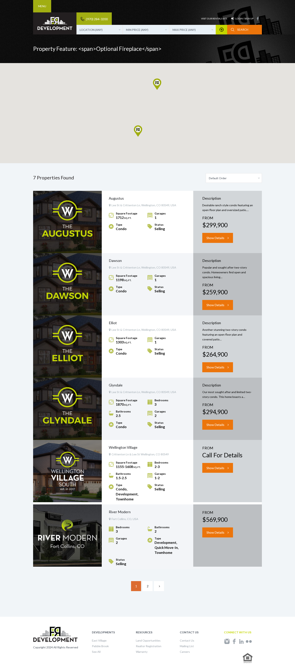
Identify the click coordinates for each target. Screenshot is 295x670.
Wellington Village (123, 447)
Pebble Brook (100, 646)
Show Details (215, 238)
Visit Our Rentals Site (214, 18)
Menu (42, 6)
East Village (99, 640)
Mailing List (187, 646)
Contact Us (187, 640)
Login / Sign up (244, 18)
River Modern (120, 512)
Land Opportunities (148, 640)
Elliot (113, 323)
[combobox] (99, 29)
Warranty (142, 651)
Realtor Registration (148, 646)
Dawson (115, 260)
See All (96, 651)
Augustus (116, 198)
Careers (185, 651)
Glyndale (116, 385)
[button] (161, 89)
